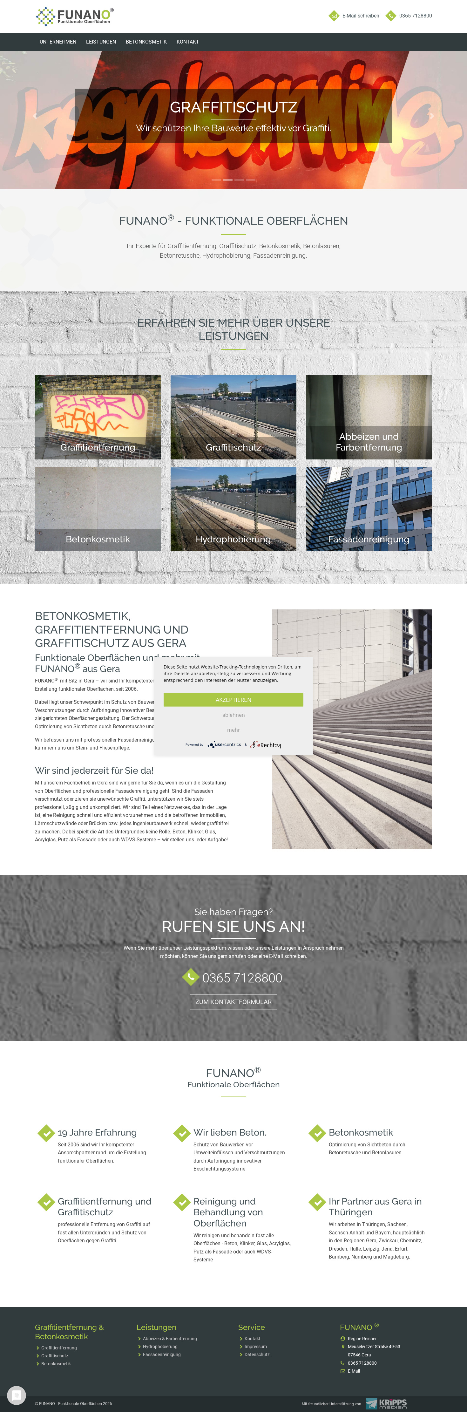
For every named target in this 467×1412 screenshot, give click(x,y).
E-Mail (354, 1371)
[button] (35, 116)
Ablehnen (233, 714)
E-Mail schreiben (360, 16)
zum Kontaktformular (233, 1002)
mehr (233, 729)
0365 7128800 (415, 16)
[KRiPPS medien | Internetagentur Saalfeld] (386, 1403)
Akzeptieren (234, 699)
